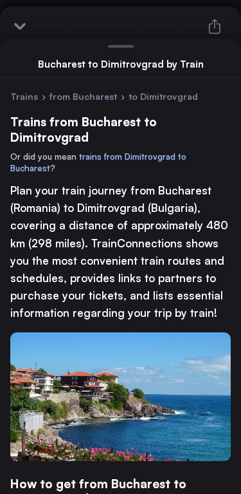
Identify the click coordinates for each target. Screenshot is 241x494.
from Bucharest (83, 96)
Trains (24, 96)
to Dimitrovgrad (163, 96)
